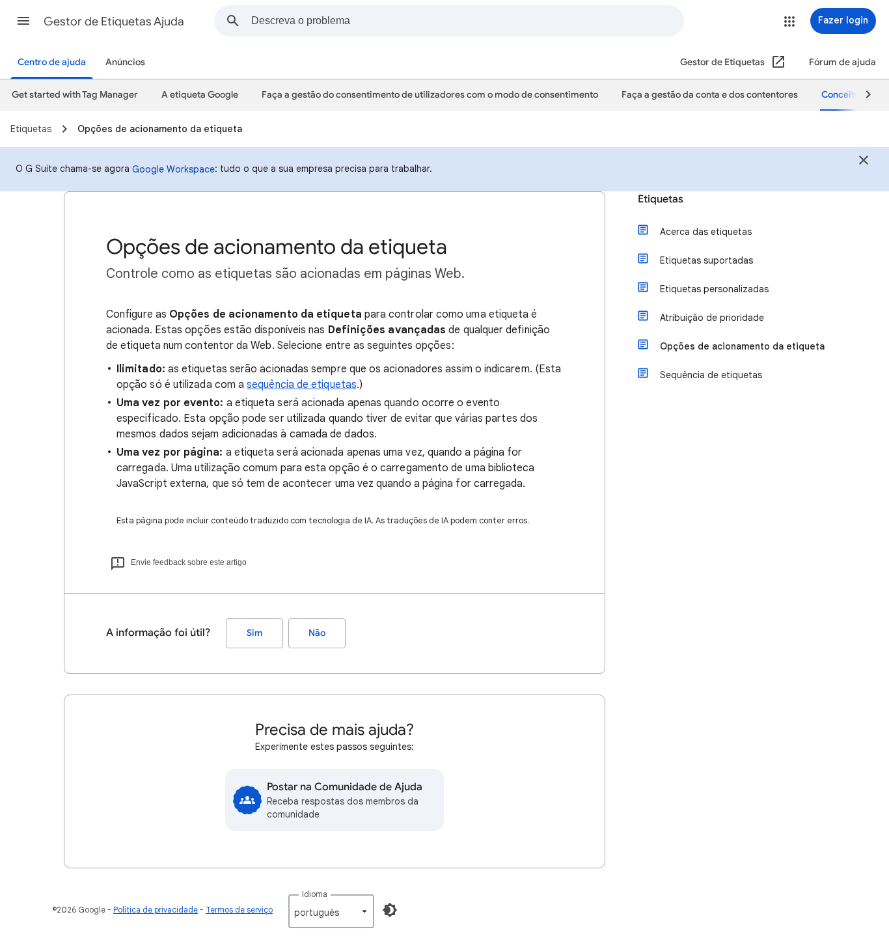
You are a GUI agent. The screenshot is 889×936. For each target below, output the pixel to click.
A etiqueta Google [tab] (199, 94)
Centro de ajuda (52, 62)
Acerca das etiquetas (706, 232)
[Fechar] (863, 162)
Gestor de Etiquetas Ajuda (114, 21)
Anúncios (125, 62)
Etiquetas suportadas (706, 260)
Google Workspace (173, 169)
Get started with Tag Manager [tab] (75, 94)
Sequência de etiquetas (711, 375)
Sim (255, 633)
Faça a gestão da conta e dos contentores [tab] (710, 94)
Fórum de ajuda (842, 62)
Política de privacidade (155, 910)
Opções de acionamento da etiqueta (742, 346)
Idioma (314, 894)
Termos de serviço (239, 910)
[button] (23, 20)
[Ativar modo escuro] (389, 910)
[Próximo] (862, 95)
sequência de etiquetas (302, 384)
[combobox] (467, 21)
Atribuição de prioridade (712, 317)
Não (316, 633)
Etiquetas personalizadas (714, 289)
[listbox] (331, 911)
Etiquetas (660, 199)
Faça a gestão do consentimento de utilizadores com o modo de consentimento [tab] (430, 94)
